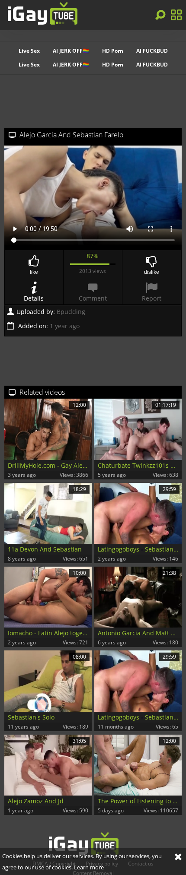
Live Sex (29, 50)
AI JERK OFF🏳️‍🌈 (71, 50)
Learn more (89, 867)
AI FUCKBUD (152, 50)
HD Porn (112, 50)
